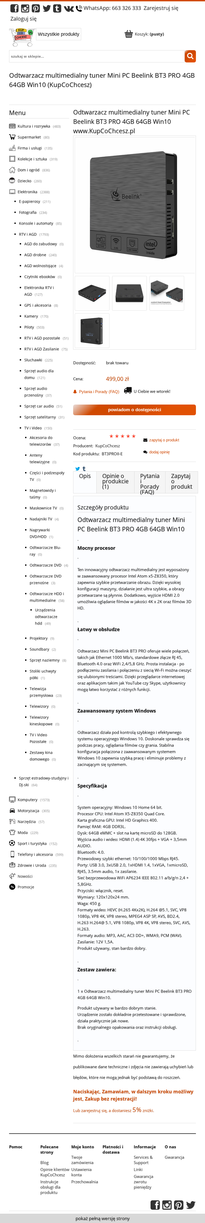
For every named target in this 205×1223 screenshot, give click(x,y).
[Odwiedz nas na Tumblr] (57, 9)
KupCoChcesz (107, 445)
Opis (85, 476)
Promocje (26, 886)
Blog (44, 1162)
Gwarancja (174, 1157)
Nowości (25, 876)
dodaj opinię (159, 452)
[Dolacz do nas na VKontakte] (69, 9)
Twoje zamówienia (82, 1159)
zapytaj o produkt (164, 440)
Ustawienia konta (81, 1172)
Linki (138, 1169)
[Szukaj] (190, 56)
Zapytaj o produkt (181, 481)
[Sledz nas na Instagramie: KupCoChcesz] (25, 9)
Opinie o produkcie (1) (115, 481)
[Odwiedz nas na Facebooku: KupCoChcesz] (14, 9)
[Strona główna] (22, 38)
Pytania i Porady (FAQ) (98, 391)
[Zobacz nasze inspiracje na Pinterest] (36, 9)
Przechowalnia (84, 1181)
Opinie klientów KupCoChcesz (54, 1172)
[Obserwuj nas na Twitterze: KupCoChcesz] (46, 9)
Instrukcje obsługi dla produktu (50, 1187)
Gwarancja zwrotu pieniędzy (143, 1182)
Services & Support (143, 1159)
